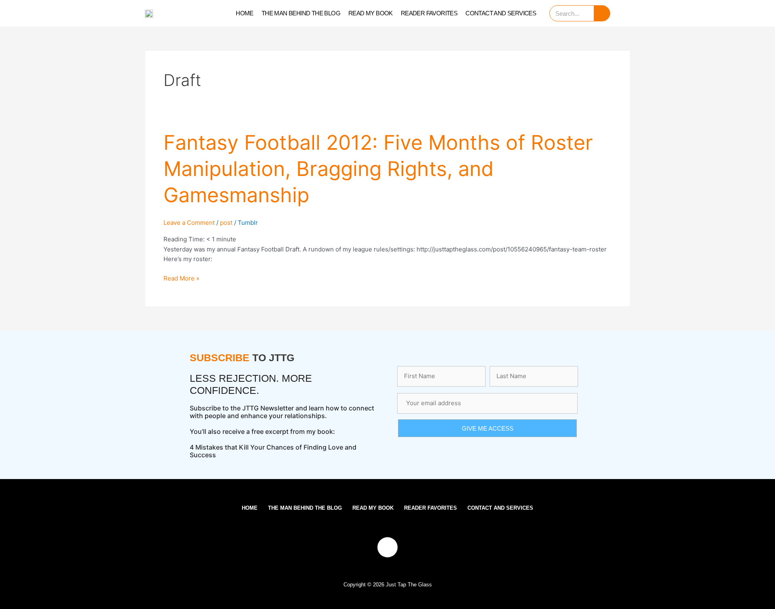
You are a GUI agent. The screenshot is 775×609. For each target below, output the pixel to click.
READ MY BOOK (370, 13)
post (226, 222)
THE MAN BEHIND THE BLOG (301, 13)
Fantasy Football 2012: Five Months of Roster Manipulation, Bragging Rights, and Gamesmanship (378, 168)
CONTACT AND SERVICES (500, 13)
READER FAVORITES (429, 13)
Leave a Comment (189, 222)
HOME (244, 13)
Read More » (181, 278)
